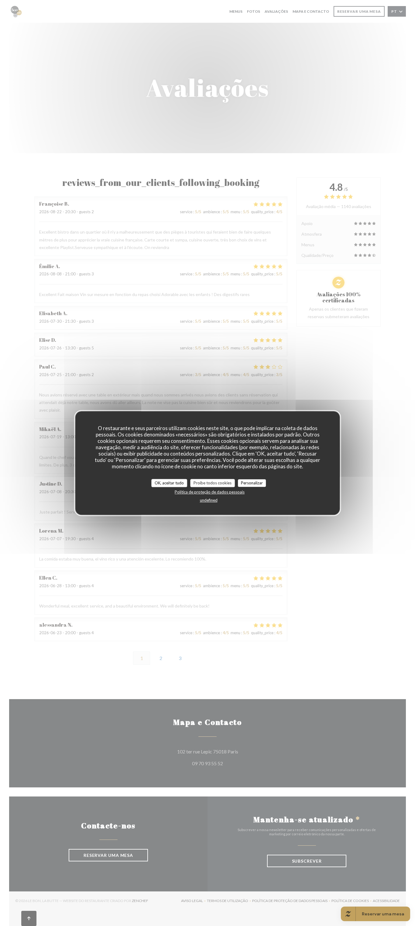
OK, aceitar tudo (169, 482)
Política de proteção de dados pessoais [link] (210, 492)
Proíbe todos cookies (213, 482)
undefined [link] (209, 500)
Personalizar (252, 482)
